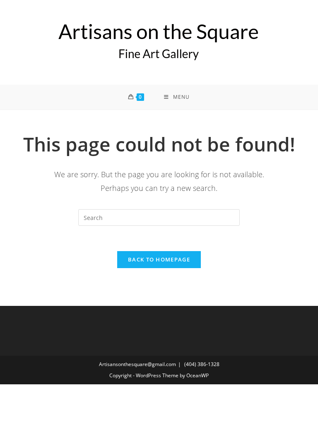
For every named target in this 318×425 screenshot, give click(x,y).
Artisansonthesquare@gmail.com (137, 364)
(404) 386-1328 (201, 364)
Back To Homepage (159, 259)
